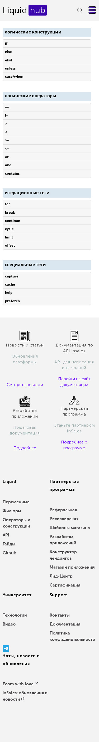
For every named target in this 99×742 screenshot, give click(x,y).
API (6, 535)
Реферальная (63, 509)
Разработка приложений (63, 539)
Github (9, 553)
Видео (9, 624)
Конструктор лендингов (63, 555)
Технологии (15, 615)
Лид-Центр (61, 576)
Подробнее (24, 447)
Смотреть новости (25, 384)
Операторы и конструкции (16, 523)
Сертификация (65, 585)
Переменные (16, 502)
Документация (65, 624)
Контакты (60, 615)
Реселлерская (64, 518)
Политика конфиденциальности (72, 636)
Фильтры (12, 511)
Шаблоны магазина (70, 527)
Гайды (9, 544)
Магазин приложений (72, 567)
